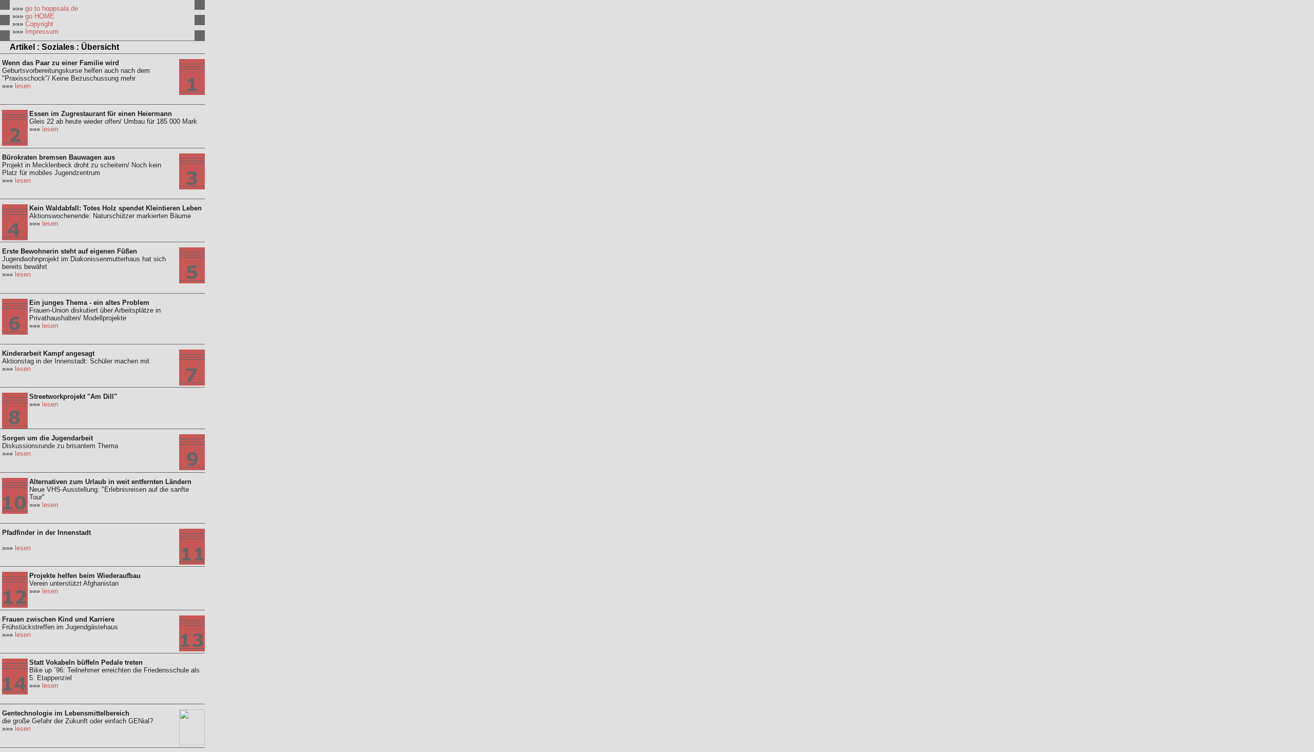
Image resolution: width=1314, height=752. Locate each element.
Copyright (39, 24)
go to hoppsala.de (51, 8)
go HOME (39, 16)
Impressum (42, 31)
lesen (23, 86)
